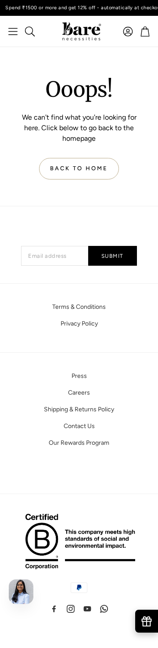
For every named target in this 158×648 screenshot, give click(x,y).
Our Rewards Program (79, 443)
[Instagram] (71, 609)
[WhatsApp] (104, 609)
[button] (13, 31)
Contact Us (79, 426)
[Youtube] (87, 609)
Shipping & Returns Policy (79, 409)
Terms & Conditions (79, 307)
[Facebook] (54, 609)
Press (79, 376)
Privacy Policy (79, 323)
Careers (79, 392)
